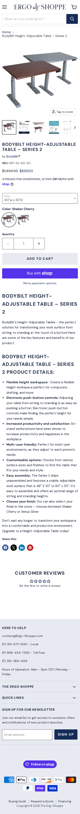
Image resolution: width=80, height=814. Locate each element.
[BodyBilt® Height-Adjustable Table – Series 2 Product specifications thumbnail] (69, 127)
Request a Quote (42, 801)
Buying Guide (17, 801)
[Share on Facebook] (5, 547)
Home (6, 32)
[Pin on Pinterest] (30, 547)
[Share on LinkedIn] (22, 547)
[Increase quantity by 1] (39, 243)
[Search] (72, 19)
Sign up (66, 734)
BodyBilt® (13, 156)
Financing (64, 801)
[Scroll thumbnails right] (74, 128)
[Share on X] (13, 547)
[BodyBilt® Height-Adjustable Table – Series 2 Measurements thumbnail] (39, 127)
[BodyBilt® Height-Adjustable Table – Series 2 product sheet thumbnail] (54, 127)
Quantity (8, 234)
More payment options (40, 283)
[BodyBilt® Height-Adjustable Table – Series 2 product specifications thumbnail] (24, 127)
